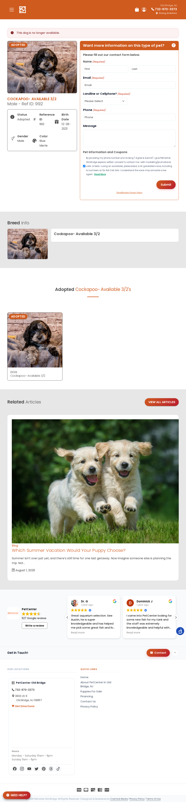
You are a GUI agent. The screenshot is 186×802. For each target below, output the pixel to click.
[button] (176, 617)
